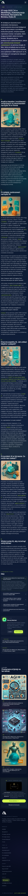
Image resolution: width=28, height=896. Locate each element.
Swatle (19, 239)
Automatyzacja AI (5, 850)
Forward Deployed (6, 839)
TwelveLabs (4, 237)
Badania (8, 427)
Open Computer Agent (15, 285)
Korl (25, 229)
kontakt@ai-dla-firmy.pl (7, 883)
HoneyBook (18, 152)
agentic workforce (19, 503)
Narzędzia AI (4, 831)
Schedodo (4, 221)
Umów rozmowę (18, 631)
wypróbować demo (6, 295)
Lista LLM (4, 873)
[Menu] (25, 2)
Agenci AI (4, 857)
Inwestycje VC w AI (6, 860)
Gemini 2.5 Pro (10, 514)
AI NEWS (4, 829)
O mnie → (10, 631)
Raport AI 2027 (5, 868)
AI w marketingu (5, 855)
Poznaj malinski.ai (13, 800)
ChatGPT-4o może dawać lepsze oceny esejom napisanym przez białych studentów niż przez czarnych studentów (13, 379)
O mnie (3, 841)
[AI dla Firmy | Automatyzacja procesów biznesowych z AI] (3, 2)
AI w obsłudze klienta (6, 852)
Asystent (6, 880)
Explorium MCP (22, 247)
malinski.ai (4, 885)
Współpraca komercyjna (14, 804)
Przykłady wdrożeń (6, 834)
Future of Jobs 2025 (6, 866)
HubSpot (3, 312)
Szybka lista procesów (7, 871)
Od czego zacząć (6, 836)
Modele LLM (4, 847)
